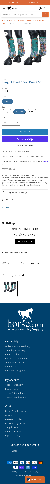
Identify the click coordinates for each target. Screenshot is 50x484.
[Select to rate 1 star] (16, 234)
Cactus (8, 101)
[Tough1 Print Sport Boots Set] (9, 288)
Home (4, 20)
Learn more (35, 263)
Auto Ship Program (15, 370)
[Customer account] (40, 8)
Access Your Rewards (15, 396)
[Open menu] (4, 8)
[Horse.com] (14, 8)
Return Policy (12, 354)
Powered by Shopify (31, 472)
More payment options (25, 145)
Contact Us (10, 366)
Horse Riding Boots (15, 423)
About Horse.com (14, 384)
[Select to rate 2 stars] (20, 234)
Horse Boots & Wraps (16, 20)
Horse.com (20, 472)
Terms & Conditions (15, 392)
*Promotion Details (15, 362)
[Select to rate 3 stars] (25, 234)
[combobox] (25, 14)
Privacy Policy (12, 388)
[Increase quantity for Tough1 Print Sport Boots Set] (17, 123)
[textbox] (25, 257)
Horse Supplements (15, 411)
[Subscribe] (38, 451)
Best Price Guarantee (16, 358)
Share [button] (7, 207)
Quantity (5, 117)
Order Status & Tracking (17, 346)
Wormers (9, 415)
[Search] (45, 14)
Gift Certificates (13, 431)
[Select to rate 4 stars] (29, 234)
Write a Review (25, 242)
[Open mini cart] (46, 8)
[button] (25, 193)
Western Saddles (13, 419)
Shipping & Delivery (15, 350)
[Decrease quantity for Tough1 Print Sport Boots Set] (5, 123)
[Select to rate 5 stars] (34, 234)
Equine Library (12, 435)
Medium (19, 111)
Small (31, 111)
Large (7, 111)
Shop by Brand (13, 427)
